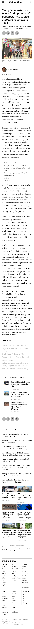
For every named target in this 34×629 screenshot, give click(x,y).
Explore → (7, 178)
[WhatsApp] (17, 33)
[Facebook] (4, 33)
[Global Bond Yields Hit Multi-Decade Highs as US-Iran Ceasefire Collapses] (24, 507)
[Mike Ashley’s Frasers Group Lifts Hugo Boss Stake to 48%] (6, 393)
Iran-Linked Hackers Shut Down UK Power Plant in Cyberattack (15, 481)
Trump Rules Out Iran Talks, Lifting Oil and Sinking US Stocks (17, 475)
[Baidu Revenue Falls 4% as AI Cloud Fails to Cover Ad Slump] (9, 526)
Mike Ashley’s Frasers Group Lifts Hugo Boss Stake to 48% (20, 394)
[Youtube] (23, 602)
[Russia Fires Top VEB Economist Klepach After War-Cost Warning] (6, 404)
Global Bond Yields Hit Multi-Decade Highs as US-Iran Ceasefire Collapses (24, 515)
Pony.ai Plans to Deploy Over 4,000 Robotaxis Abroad (20, 384)
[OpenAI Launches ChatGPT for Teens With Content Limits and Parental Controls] (24, 526)
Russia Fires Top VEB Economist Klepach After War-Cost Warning (19, 406)
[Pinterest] (12, 33)
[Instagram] (23, 596)
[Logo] (16, 2)
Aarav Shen (14, 70)
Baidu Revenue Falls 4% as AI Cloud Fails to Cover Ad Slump (9, 532)
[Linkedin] (23, 598)
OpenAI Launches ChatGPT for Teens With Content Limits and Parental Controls (24, 534)
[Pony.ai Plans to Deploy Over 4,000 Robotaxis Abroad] (6, 383)
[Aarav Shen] (5, 69)
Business (4, 26)
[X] (8, 33)
